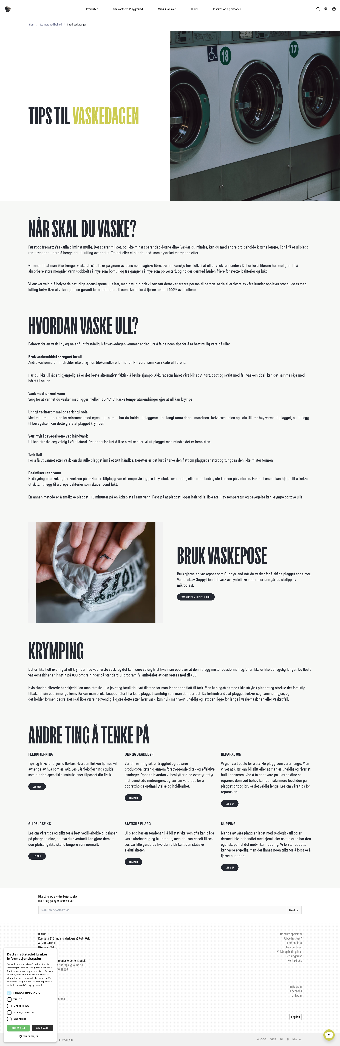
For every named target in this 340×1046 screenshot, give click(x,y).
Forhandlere (294, 942)
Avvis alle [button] (42, 1028)
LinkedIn (296, 995)
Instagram (296, 986)
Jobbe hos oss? (293, 938)
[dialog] (30, 995)
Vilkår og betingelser (289, 951)
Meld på (294, 910)
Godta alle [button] (19, 1028)
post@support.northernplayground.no (60, 964)
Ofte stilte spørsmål (290, 934)
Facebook (296, 991)
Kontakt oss (295, 960)
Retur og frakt (294, 956)
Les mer (48, 985)
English (295, 1016)
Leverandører (294, 947)
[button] (30, 1036)
